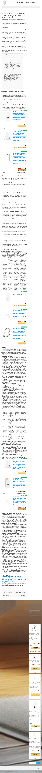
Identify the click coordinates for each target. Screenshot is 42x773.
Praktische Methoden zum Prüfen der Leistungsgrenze (12, 66)
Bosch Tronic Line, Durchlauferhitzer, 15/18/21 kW (34, 661)
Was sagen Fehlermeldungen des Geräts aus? (12, 78)
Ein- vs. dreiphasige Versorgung (9, 62)
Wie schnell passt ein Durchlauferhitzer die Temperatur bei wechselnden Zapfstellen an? (34, 604)
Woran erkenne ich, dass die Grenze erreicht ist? (12, 76)
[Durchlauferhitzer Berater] (4, 4)
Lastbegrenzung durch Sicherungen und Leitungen (12, 63)
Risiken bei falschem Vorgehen (9, 82)
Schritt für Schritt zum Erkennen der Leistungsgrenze (13, 65)
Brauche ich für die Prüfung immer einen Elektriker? (12, 77)
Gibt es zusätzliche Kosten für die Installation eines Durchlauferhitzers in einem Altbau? (14, 584)
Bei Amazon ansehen (22, 147)
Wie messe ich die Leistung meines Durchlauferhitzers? (13, 74)
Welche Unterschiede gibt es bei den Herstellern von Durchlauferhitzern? (8, 594)
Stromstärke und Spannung (9, 61)
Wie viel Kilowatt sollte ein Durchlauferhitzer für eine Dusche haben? (14, 578)
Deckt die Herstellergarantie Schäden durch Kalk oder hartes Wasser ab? (34, 616)
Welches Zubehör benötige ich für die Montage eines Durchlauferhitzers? (14, 582)
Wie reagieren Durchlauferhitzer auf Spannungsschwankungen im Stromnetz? (34, 608)
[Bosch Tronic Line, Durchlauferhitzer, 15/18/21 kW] (34, 656)
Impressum (39, 768)
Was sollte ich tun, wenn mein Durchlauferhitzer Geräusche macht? (14, 580)
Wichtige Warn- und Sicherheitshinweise (10, 79)
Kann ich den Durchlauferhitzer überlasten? (11, 75)
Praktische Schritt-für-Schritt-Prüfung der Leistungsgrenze (10, 69)
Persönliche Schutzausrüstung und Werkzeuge (12, 81)
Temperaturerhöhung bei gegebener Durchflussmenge (10, 59)
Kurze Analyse (7, 67)
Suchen (38, 762)
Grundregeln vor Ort (8, 80)
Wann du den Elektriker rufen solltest (10, 83)
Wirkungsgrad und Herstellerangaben (10, 64)
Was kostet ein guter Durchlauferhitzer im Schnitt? (11, 576)
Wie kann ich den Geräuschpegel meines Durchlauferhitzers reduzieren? (20, 594)
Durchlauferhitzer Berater (24, 2)
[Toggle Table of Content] (20, 55)
